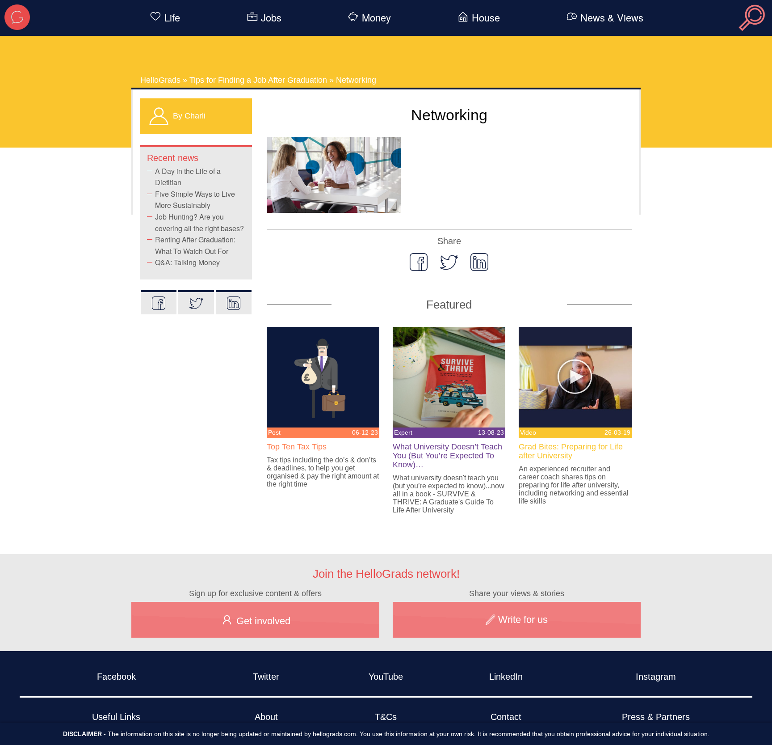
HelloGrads (160, 80)
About (266, 717)
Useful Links (116, 717)
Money (376, 17)
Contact (506, 717)
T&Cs (386, 717)
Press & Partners (656, 717)
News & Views (611, 17)
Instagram (656, 677)
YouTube (386, 677)
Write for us (521, 619)
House (486, 17)
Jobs (271, 17)
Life (172, 17)
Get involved (262, 620)
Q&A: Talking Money (187, 262)
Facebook (116, 677)
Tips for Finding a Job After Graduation (258, 80)
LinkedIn (506, 677)
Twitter (266, 677)
